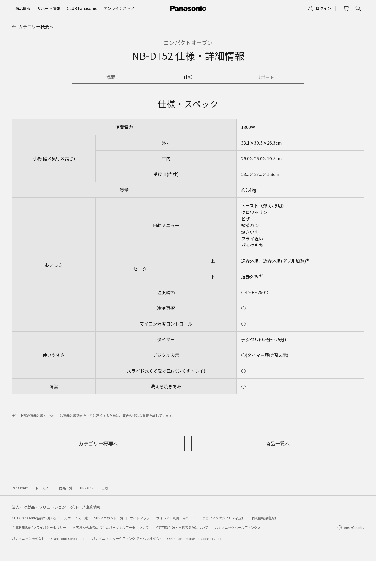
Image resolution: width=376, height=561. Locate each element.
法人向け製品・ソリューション (39, 507)
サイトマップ (140, 518)
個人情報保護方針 (264, 518)
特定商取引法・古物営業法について (181, 527)
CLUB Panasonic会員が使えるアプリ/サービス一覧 (50, 518)
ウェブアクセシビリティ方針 (223, 518)
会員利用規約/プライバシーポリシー (39, 527)
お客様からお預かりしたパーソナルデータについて (111, 527)
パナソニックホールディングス (238, 527)
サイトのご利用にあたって (176, 518)
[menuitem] (23, 8)
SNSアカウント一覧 (108, 518)
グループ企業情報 (85, 507)
